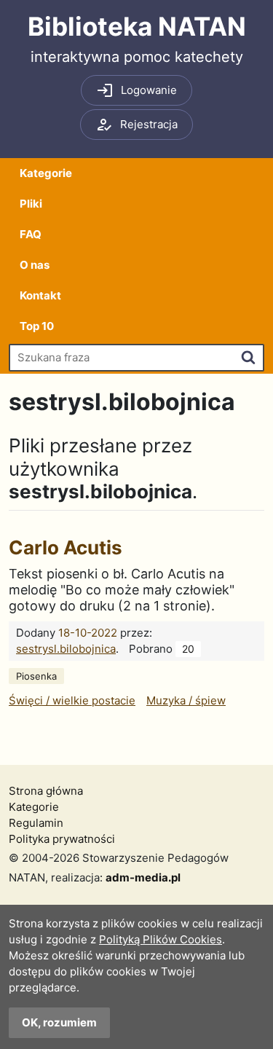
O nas (35, 265)
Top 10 (37, 326)
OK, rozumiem (59, 1022)
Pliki (31, 204)
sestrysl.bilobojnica (66, 649)
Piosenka (36, 676)
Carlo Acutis (65, 547)
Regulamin (36, 823)
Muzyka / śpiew (186, 700)
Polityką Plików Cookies (160, 939)
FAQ (30, 234)
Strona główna (46, 791)
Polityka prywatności (62, 839)
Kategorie (46, 173)
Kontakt (40, 295)
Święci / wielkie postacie (72, 700)
